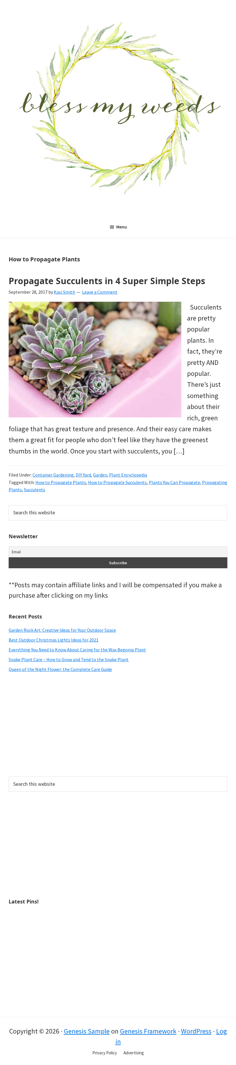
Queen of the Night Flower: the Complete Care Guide (60, 669)
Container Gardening (53, 475)
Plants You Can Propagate (174, 482)
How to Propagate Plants (60, 482)
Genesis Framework (148, 1031)
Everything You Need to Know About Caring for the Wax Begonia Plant (77, 649)
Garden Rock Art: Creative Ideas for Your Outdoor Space (62, 630)
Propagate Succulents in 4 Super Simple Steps (107, 281)
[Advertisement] (118, 724)
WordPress (196, 1031)
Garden (100, 475)
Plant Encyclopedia (128, 475)
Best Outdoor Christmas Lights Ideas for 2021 (53, 640)
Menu (121, 227)
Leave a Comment (99, 292)
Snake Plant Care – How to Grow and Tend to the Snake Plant (69, 659)
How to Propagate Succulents (117, 482)
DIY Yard (83, 475)
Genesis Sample (87, 1031)
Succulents (34, 489)
